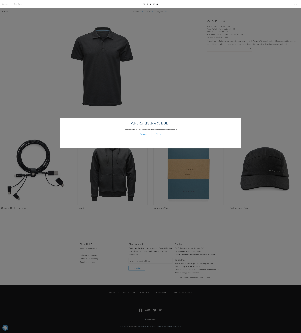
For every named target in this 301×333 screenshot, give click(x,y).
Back (6, 11)
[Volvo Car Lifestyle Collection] (150, 4)
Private (158, 134)
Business (143, 134)
